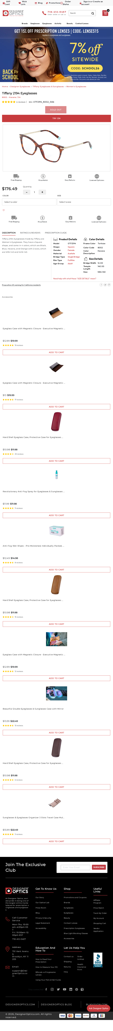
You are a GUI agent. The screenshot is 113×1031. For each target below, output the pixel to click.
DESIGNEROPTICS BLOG (56, 1004)
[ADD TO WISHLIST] (3, 210)
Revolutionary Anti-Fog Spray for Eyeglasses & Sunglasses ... (34, 491)
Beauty (70, 23)
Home (5, 86)
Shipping (68, 962)
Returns (67, 967)
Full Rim (71, 260)
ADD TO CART (56, 352)
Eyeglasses (68, 913)
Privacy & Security (43, 918)
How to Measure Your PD (47, 967)
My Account (98, 918)
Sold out (55, 109)
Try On (56, 118)
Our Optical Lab (42, 902)
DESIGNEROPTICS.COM (20, 1004)
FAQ (66, 972)
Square (71, 247)
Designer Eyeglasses (20, 86)
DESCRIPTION (9, 232)
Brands (67, 902)
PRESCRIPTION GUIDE (56, 232)
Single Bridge (74, 257)
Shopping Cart (99, 923)
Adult (70, 263)
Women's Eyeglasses (76, 86)
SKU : (31, 102)
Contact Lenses (81, 23)
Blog (38, 913)
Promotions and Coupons (75, 897)
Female (71, 250)
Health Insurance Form (81, 967)
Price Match (98, 908)
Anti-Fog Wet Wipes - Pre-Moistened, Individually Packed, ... (33, 546)
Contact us (68, 956)
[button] (9, 101)
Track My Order (100, 913)
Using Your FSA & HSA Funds (48, 980)
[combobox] (82, 13)
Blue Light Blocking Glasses (76, 933)
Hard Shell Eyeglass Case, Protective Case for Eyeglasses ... (33, 437)
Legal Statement (43, 923)
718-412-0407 (57, 12)
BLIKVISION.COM (96, 1004)
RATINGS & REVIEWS (30, 232)
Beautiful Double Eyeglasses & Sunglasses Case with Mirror (33, 709)
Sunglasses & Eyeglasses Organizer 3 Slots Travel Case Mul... (33, 817)
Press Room (41, 908)
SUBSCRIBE (98, 867)
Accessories (69, 938)
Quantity (27, 187)
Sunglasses (68, 908)
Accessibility (41, 928)
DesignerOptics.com (27, 1014)
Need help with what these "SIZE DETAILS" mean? (74, 278)
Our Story (40, 897)
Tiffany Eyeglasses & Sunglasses (48, 86)
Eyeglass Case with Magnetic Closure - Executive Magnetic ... (34, 328)
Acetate (71, 253)
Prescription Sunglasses (74, 928)
